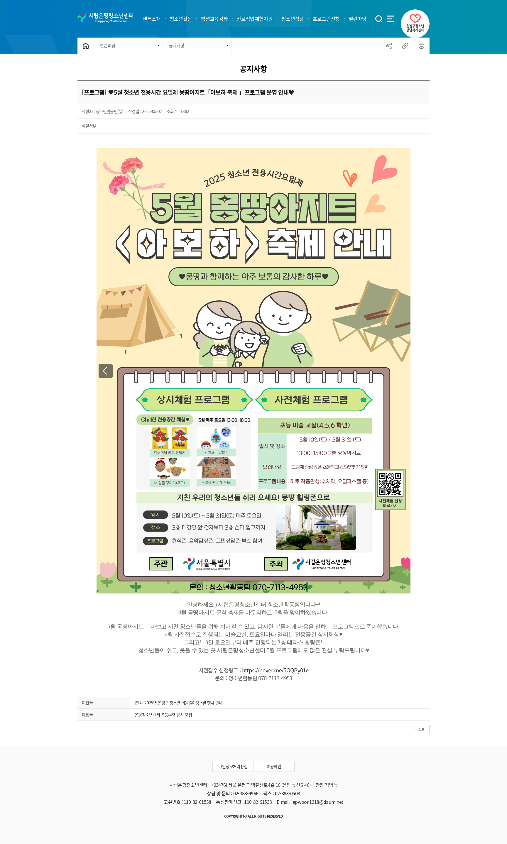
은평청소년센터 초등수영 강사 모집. (164, 715)
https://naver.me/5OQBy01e (275, 670)
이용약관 (274, 766)
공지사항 (176, 45)
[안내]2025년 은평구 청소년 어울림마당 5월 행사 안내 (179, 703)
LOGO (105, 17)
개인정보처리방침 (233, 766)
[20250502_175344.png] (253, 370)
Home (86, 46)
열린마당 (107, 45)
